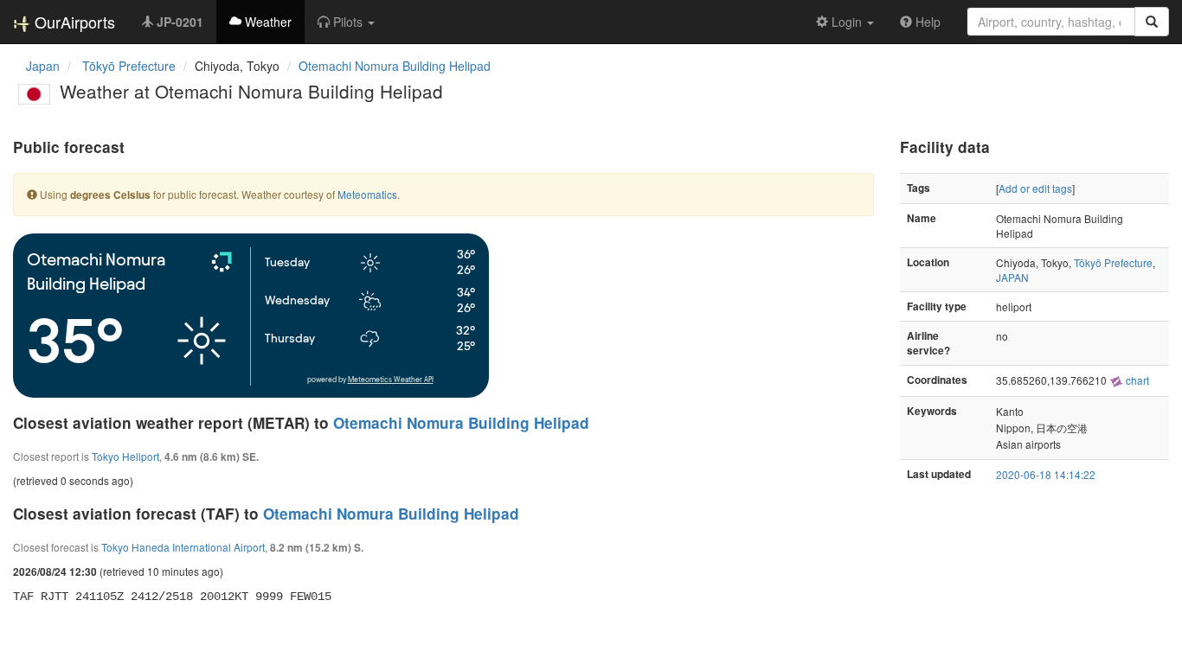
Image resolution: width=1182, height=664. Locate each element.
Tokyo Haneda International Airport (183, 547)
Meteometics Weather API (391, 380)
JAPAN (1012, 277)
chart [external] (1136, 380)
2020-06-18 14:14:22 (1045, 474)
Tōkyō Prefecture (1113, 262)
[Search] (1151, 21)
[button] (346, 21)
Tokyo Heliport (125, 456)
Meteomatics (367, 194)
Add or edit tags (1035, 188)
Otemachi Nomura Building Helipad (395, 65)
